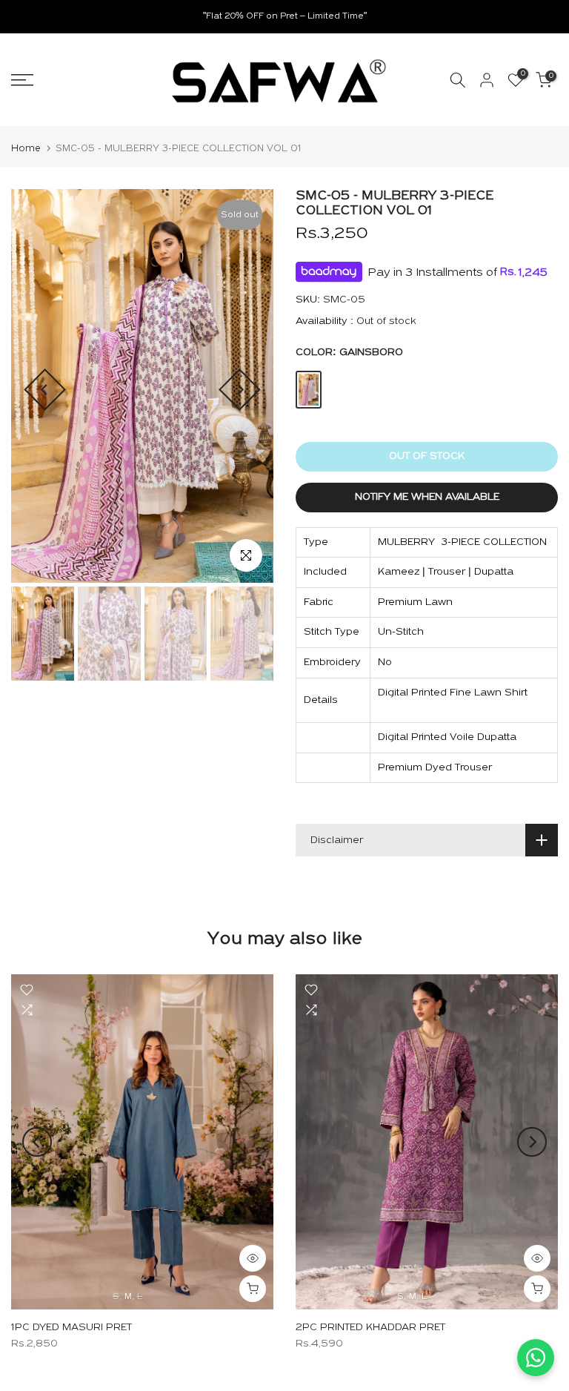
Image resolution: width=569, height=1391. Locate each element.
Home (26, 148)
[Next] (240, 390)
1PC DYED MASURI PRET (71, 1328)
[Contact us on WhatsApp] (535, 1357)
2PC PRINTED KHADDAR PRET (370, 1328)
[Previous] (45, 390)
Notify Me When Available (427, 497)
